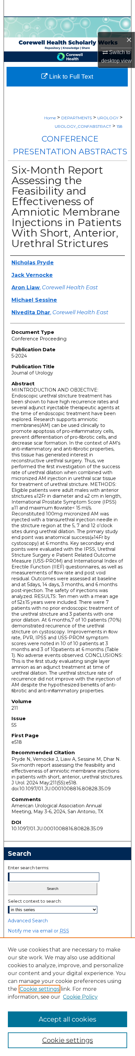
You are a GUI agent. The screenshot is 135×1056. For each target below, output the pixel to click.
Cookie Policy (80, 997)
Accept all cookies (67, 1019)
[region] (67, 996)
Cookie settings (39, 989)
